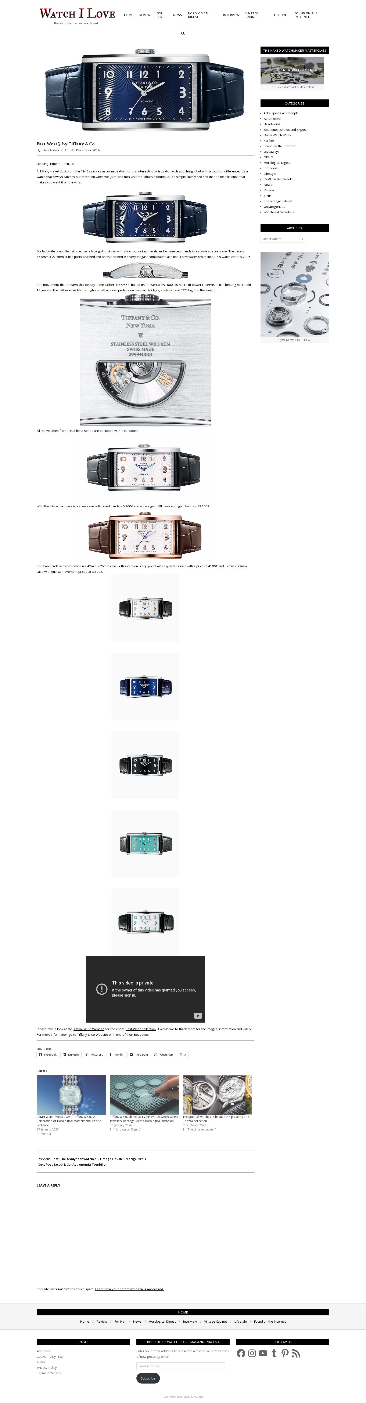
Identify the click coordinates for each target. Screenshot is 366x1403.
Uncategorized (274, 206)
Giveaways (272, 151)
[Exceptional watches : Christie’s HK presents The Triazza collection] (217, 1095)
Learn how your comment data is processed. (129, 1289)
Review (269, 190)
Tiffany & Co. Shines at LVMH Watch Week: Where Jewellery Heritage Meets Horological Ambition (144, 1119)
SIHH (268, 195)
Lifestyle (270, 173)
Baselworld (272, 124)
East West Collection (141, 1029)
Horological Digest (277, 162)
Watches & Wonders (279, 212)
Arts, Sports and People (281, 113)
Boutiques (141, 1034)
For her (269, 140)
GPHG (268, 157)
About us (43, 1351)
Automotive (272, 118)
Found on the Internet (280, 146)
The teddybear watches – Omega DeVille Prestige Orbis (103, 1159)
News (268, 184)
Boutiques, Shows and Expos (285, 129)
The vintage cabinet (278, 201)
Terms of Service (49, 1373)
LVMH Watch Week (278, 179)
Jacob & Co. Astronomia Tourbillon (81, 1164)
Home (41, 1362)
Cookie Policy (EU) (50, 1356)
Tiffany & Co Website (88, 1029)
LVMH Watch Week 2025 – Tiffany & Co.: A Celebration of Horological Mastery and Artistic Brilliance (69, 1121)
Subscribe (148, 1378)
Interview (271, 168)
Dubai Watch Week (277, 135)
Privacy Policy (47, 1367)
